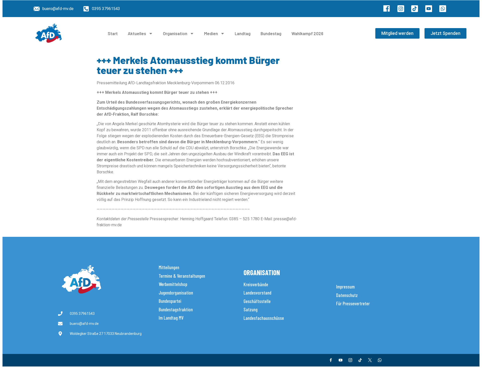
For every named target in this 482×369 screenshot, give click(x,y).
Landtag (243, 33)
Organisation (175, 33)
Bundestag (271, 33)
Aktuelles (137, 33)
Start (113, 33)
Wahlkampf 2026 (307, 33)
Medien (211, 33)
